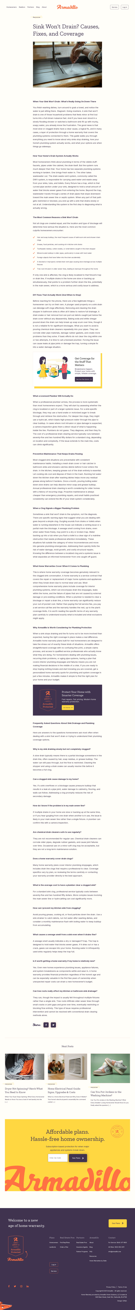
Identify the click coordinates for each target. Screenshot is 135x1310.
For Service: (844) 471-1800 (117, 1242)
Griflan (125, 1301)
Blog (38, 7)
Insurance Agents (82, 1247)
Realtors (22, 7)
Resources (93, 1256)
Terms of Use (122, 1287)
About (44, 7)
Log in (124, 7)
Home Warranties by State (98, 1261)
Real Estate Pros (81, 1242)
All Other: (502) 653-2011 (116, 1247)
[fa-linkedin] (28, 1286)
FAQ (91, 1251)
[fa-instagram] (21, 1286)
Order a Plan (64, 1247)
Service (114, 7)
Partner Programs (82, 1251)
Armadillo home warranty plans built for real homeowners (60, 640)
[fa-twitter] (15, 1286)
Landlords (52, 1247)
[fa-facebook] (9, 1286)
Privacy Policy (111, 1287)
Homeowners (11, 7)
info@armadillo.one (114, 1251)
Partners (30, 7)
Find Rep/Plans (65, 1242)
